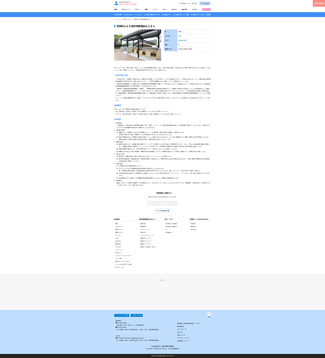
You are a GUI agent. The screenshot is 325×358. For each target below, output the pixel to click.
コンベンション (145, 229)
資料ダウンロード (145, 238)
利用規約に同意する (164, 193)
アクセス (194, 9)
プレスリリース (182, 329)
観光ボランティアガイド (122, 261)
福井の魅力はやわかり (153, 15)
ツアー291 (118, 258)
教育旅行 (143, 226)
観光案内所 (180, 326)
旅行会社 (143, 223)
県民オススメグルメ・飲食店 (202, 15)
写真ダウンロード (127, 19)
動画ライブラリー (145, 244)
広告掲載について (182, 341)
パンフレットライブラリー (123, 255)
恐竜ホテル (167, 15)
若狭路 (180, 40)
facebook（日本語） (172, 223)
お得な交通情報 (319, 3)
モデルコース (126, 9)
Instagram (169, 232)
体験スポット (119, 232)
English (193, 223)
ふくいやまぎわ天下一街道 (123, 264)
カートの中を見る (161, 210)
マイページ (207, 9)
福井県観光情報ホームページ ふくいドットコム (125, 3)
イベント (155, 9)
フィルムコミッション (147, 235)
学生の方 (143, 232)
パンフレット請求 (122, 315)
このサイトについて (183, 338)
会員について (181, 335)
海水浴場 (119, 15)
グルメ (165, 9)
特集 (115, 9)
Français (193, 229)
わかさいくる (119, 267)
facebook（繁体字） (172, 226)
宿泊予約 (184, 9)
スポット (137, 9)
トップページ (117, 19)
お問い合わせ (137, 315)
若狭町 (185, 40)
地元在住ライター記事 (182, 15)
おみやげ (174, 9)
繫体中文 (193, 226)
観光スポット (119, 229)
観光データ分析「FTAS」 (148, 247)
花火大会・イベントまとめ (134, 15)
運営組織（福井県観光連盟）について (188, 323)
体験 (179, 36)
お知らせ (118, 252)
